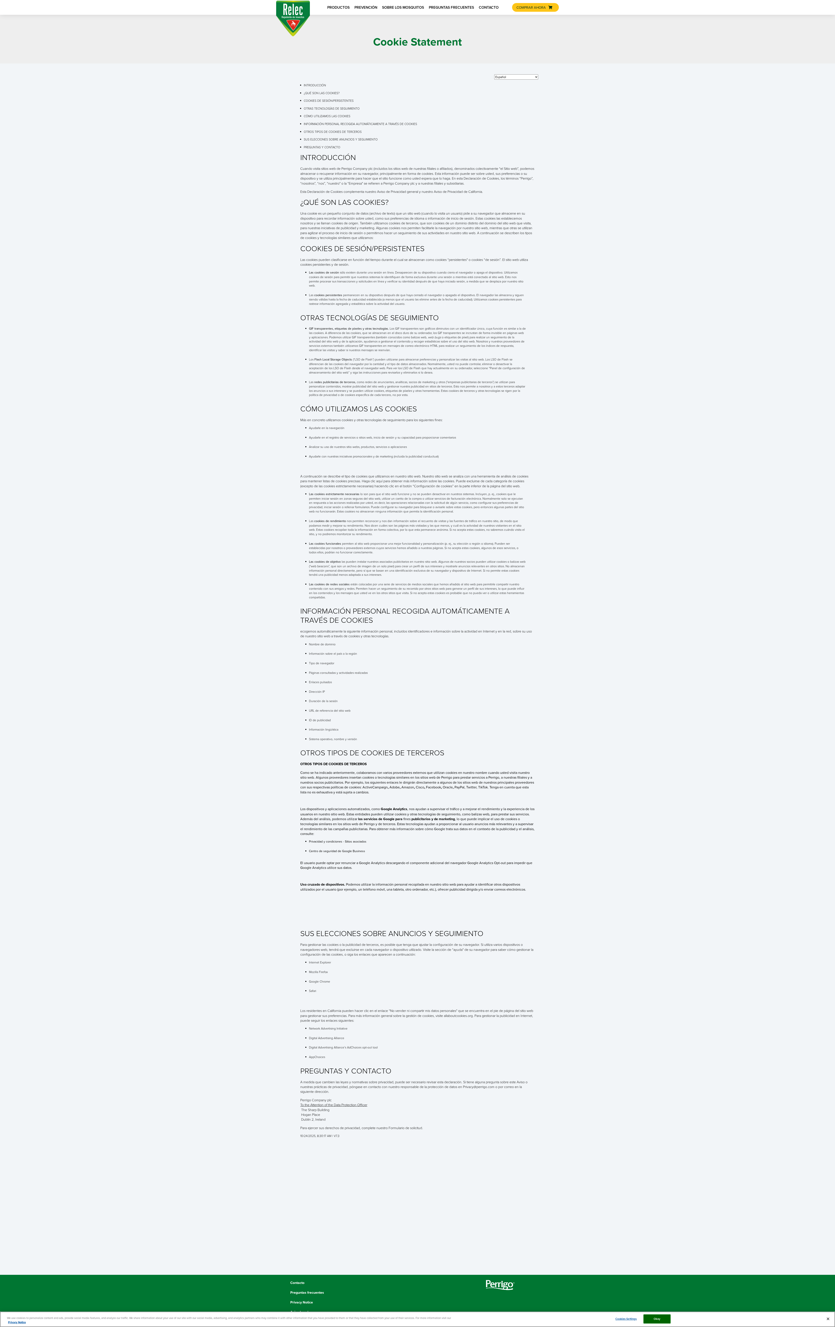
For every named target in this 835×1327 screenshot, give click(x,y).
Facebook (433, 787)
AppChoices (317, 1057)
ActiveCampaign (375, 787)
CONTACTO (489, 7)
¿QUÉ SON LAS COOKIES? (322, 93)
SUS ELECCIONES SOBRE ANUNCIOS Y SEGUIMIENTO (341, 139)
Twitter (471, 787)
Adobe (394, 787)
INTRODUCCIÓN (315, 85)
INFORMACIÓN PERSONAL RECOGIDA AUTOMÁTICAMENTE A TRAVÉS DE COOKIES (360, 124)
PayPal (459, 787)
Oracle (448, 787)
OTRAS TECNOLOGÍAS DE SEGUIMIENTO (332, 108)
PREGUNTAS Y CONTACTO (322, 147)
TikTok (483, 787)
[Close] (828, 1319)
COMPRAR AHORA (531, 7)
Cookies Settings (626, 1319)
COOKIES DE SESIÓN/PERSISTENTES (329, 100)
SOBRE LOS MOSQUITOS (403, 7)
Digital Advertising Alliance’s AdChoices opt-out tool (343, 1047)
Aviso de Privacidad (391, 191)
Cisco (420, 787)
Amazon (407, 787)
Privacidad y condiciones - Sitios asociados (337, 841)
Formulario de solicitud (405, 1127)
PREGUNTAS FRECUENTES (451, 7)
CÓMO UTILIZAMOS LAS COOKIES (327, 116)
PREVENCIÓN (365, 7)
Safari (312, 991)
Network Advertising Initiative (328, 1028)
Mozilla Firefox (318, 972)
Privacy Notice (17, 1322)
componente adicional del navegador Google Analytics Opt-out (458, 862)
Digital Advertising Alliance (326, 1038)
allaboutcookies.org (458, 1015)
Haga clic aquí (372, 481)
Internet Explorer (320, 962)
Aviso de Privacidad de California (458, 191)
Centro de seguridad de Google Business (337, 851)
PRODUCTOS (338, 7)
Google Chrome (319, 981)
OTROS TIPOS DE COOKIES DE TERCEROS (333, 132)
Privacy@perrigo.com (478, 1086)
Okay (657, 1319)
